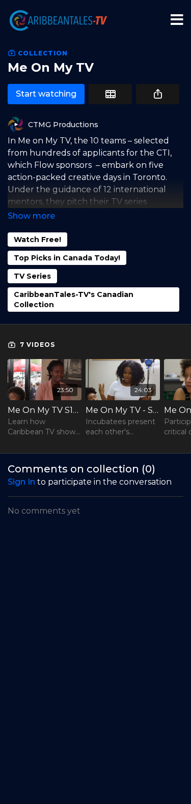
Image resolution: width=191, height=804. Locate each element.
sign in (21, 482)
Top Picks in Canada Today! (67, 257)
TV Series (32, 276)
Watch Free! (37, 239)
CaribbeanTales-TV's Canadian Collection (73, 299)
